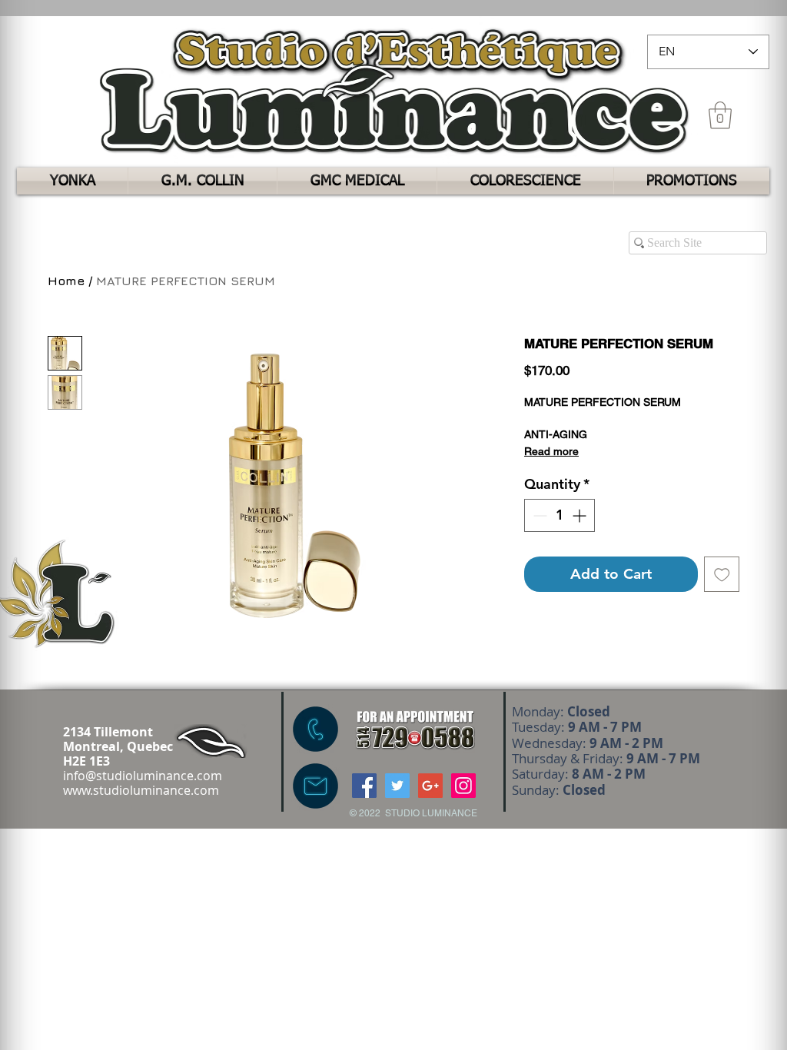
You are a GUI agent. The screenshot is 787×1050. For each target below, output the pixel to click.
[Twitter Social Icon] (397, 785)
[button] (720, 115)
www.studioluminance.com (141, 790)
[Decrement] (538, 515)
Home (66, 280)
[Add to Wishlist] (722, 575)
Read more (551, 451)
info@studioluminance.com (142, 775)
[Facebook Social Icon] (364, 785)
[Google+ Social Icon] (430, 785)
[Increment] (581, 515)
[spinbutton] (559, 515)
